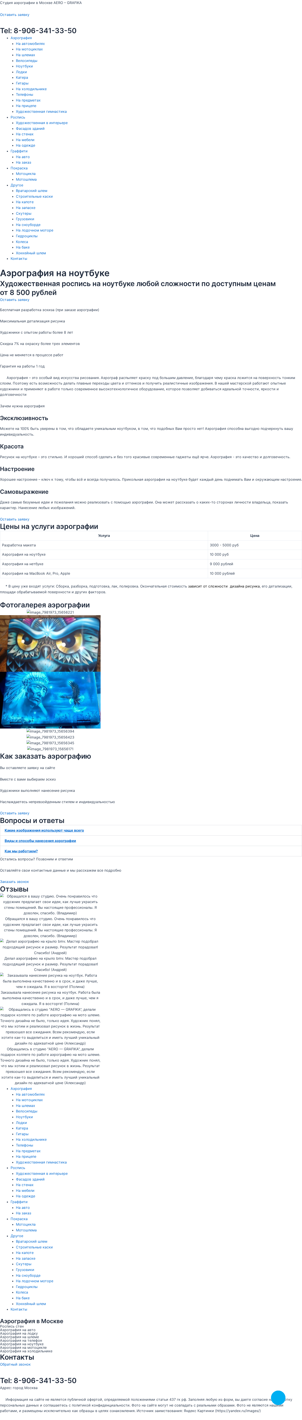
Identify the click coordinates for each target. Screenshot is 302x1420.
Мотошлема (26, 179)
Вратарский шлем (31, 190)
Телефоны (24, 94)
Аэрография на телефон (21, 1340)
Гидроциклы (27, 236)
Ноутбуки (24, 66)
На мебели (25, 140)
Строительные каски (34, 196)
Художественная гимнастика (41, 111)
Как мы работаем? (21, 851)
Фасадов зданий (30, 128)
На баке (23, 247)
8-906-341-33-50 (44, 30)
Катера (22, 77)
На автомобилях (30, 43)
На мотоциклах (29, 49)
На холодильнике (31, 89)
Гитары (22, 83)
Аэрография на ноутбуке (22, 1344)
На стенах (25, 134)
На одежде (25, 145)
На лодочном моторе (34, 230)
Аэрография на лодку (19, 1333)
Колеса (22, 241)
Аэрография (21, 38)
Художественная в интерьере (42, 123)
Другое (17, 185)
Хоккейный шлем (31, 253)
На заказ (23, 162)
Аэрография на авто (18, 1330)
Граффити (19, 151)
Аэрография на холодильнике (26, 1351)
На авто (23, 157)
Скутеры (23, 213)
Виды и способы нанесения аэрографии (40, 840)
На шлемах (25, 55)
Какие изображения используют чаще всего (44, 830)
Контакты (19, 258)
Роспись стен (12, 1326)
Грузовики (25, 219)
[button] (151, 830)
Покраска (19, 168)
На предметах (28, 100)
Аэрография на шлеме (19, 1337)
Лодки (21, 72)
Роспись (18, 117)
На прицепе (26, 105)
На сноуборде (28, 224)
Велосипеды (26, 60)
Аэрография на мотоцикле (23, 1347)
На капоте (25, 202)
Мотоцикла (26, 173)
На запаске (25, 207)
